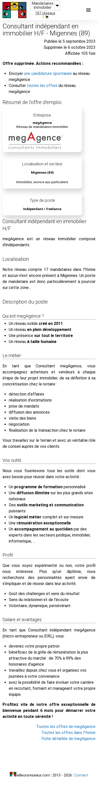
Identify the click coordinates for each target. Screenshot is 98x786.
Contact (81, 775)
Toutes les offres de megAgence (65, 726)
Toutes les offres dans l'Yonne (68, 732)
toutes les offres (42, 85)
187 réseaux (45, 13)
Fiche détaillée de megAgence (68, 738)
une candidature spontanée (48, 73)
